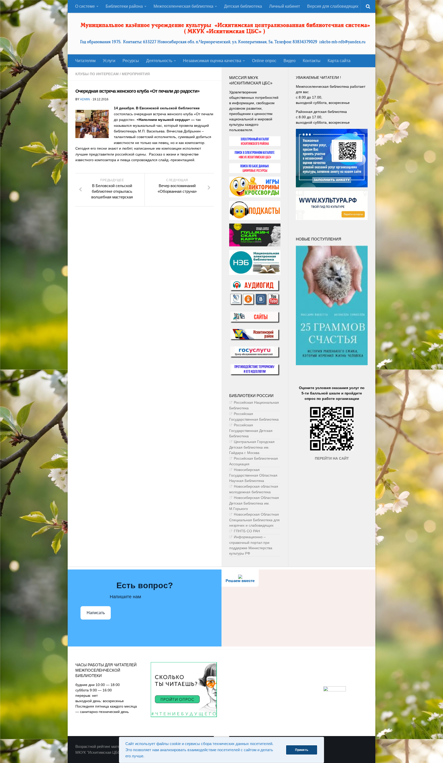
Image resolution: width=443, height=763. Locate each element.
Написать (96, 613)
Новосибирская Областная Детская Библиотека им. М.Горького (254, 503)
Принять (301, 750)
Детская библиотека (243, 6)
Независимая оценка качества (212, 61)
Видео (290, 61)
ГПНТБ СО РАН (247, 531)
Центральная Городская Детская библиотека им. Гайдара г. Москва (252, 447)
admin (85, 99)
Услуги (109, 61)
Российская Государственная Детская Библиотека (251, 430)
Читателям (85, 61)
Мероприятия (136, 74)
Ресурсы (131, 61)
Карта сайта (339, 61)
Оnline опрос (264, 61)
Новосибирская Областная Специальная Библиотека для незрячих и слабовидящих (254, 519)
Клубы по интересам (97, 74)
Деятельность (159, 61)
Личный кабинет (284, 6)
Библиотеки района (124, 6)
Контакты (311, 61)
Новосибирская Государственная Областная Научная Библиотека (253, 475)
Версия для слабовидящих (332, 6)
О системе (85, 6)
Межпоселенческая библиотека (183, 6)
